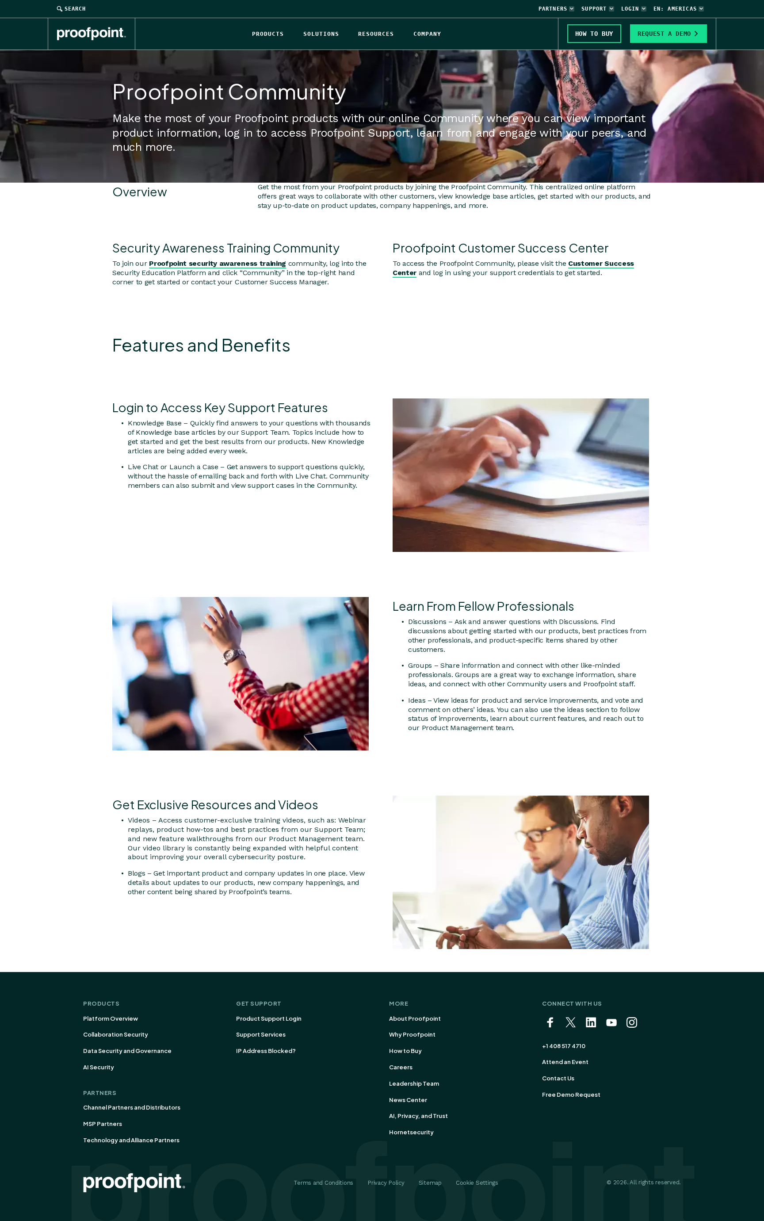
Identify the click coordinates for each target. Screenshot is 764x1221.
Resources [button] (376, 34)
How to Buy (405, 1050)
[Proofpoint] (96, 34)
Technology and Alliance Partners (131, 1140)
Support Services (261, 1034)
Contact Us (558, 1078)
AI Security (98, 1067)
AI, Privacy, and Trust (418, 1115)
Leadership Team (414, 1083)
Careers (401, 1067)
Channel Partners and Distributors (131, 1107)
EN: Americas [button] (675, 9)
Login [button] (630, 9)
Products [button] (268, 34)
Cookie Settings (477, 1182)
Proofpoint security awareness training (217, 263)
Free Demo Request (571, 1094)
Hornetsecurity (411, 1132)
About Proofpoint (415, 1018)
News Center (408, 1099)
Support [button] (594, 9)
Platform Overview (110, 1018)
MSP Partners (102, 1123)
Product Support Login (269, 1018)
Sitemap (430, 1182)
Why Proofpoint (412, 1034)
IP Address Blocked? (266, 1050)
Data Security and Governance (127, 1050)
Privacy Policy (385, 1182)
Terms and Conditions (323, 1182)
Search (75, 9)
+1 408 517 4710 (563, 1045)
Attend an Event (565, 1061)
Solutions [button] (321, 34)
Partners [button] (553, 9)
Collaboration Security (115, 1034)
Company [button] (427, 34)
